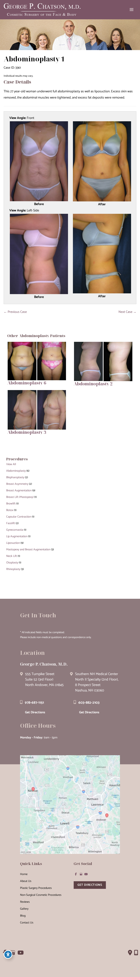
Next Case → (127, 312)
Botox (9, 510)
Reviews (25, 901)
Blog (23, 915)
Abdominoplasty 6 (26, 383)
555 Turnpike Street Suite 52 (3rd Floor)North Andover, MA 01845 (44, 679)
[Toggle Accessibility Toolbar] (8, 954)
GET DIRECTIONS (89, 884)
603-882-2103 (89, 703)
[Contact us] (130, 952)
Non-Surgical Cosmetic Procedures (40, 895)
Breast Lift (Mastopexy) (20, 497)
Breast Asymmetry (17, 483)
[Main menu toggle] (131, 9)
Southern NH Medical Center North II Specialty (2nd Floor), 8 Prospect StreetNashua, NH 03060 (96, 682)
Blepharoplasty (15, 477)
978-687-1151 (34, 703)
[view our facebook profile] (76, 874)
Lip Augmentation (16, 536)
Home (24, 874)
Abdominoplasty (16, 470)
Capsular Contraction (18, 516)
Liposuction (13, 542)
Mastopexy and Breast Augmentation (28, 549)
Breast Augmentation (19, 490)
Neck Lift (11, 556)
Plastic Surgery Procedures (36, 888)
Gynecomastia (14, 529)
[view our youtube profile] (86, 874)
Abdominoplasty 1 (34, 58)
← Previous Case (15, 312)
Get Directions (35, 712)
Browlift (10, 503)
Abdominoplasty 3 (26, 432)
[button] (90, 885)
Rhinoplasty (13, 569)
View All (11, 464)
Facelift (10, 523)
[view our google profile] (81, 874)
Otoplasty (12, 562)
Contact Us (26, 922)
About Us (25, 881)
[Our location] (136, 952)
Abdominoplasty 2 (93, 384)
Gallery (24, 908)
